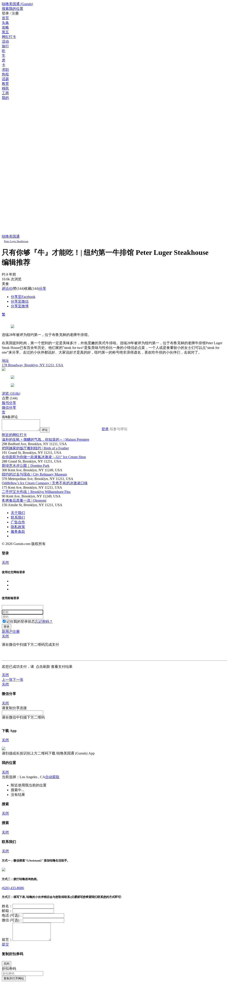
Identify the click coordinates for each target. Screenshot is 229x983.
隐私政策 (18, 527)
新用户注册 (11, 631)
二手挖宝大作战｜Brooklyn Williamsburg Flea (36, 492)
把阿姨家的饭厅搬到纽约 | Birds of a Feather (35, 448)
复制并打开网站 (14, 978)
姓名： (7, 906)
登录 (105, 429)
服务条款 (18, 531)
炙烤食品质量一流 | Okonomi (24, 500)
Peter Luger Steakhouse (16, 241)
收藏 (27, 288)
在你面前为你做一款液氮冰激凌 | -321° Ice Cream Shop (44, 457)
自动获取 (52, 777)
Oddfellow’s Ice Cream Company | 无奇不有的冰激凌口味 (45, 483)
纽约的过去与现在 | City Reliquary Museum (34, 474)
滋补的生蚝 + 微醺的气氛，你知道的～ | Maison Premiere (45, 439)
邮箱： (7, 911)
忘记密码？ (44, 621)
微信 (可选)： (12, 920)
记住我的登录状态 (20, 621)
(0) (7, 288)
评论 (5, 288)
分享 (42, 288)
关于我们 (18, 513)
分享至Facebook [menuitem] (23, 297)
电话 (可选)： (12, 915)
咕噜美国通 (11, 236)
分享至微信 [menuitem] (20, 301)
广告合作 (18, 522)
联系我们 (18, 517)
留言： (7, 939)
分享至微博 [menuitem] (20, 306)
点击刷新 (43, 667)
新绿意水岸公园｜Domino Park (25, 465)
